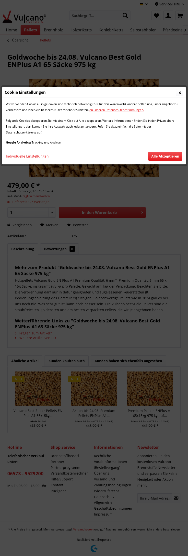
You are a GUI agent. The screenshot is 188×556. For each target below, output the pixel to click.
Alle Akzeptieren (165, 156)
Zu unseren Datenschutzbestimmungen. (116, 110)
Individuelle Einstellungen (27, 156)
